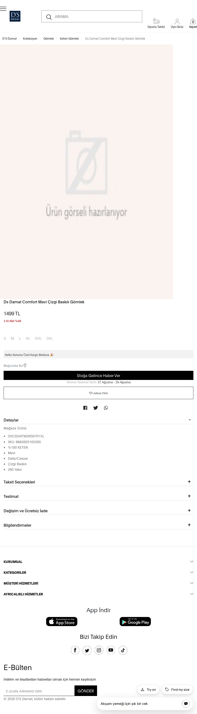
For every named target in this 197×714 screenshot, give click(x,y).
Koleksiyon (30, 38)
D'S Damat (9, 38)
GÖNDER (86, 690)
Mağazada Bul (13, 365)
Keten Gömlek (69, 38)
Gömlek (48, 38)
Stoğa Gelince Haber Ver (98, 375)
